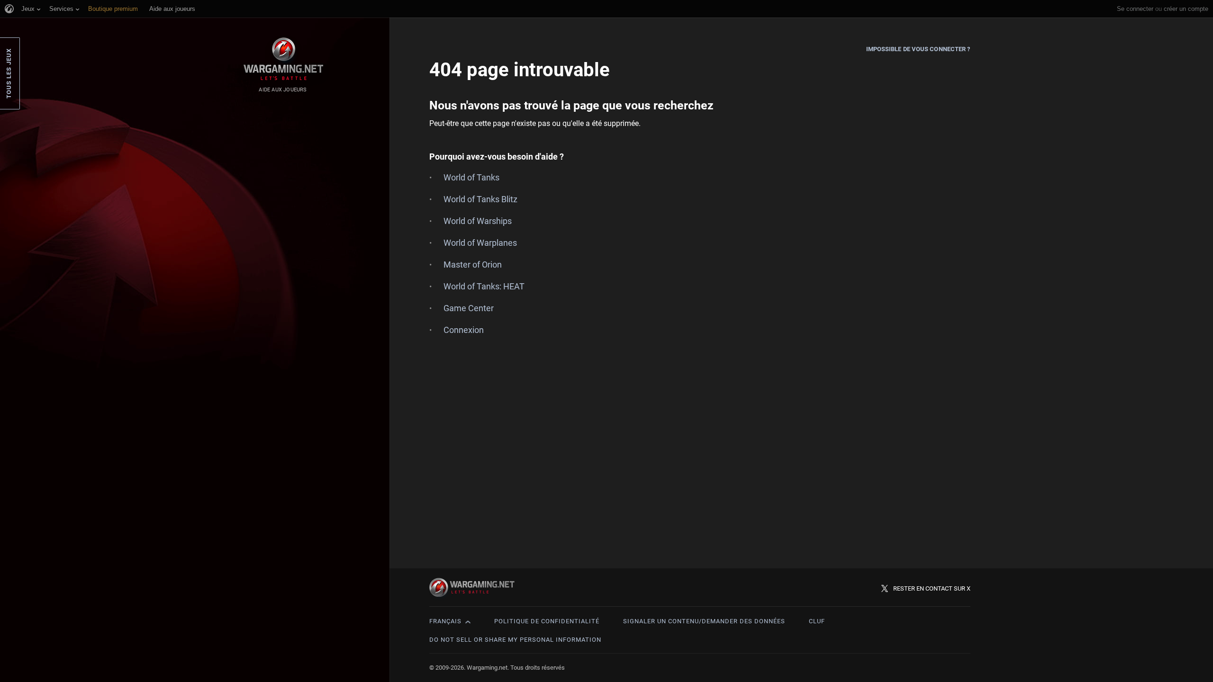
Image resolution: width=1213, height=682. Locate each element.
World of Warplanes (480, 243)
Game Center (469, 308)
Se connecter (1135, 8)
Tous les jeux (8, 73)
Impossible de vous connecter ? (918, 49)
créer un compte (1186, 8)
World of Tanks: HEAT (484, 286)
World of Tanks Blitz (480, 199)
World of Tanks (471, 177)
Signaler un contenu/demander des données (704, 621)
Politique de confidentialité (546, 621)
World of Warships (478, 221)
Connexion (464, 330)
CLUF (817, 621)
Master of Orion (473, 264)
